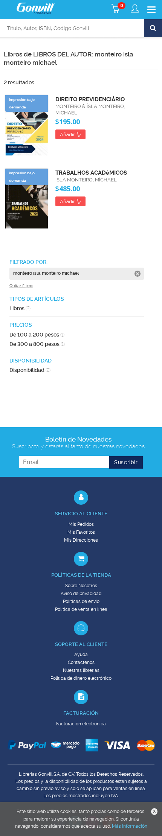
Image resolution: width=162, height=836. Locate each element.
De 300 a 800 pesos (37, 344)
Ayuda (81, 654)
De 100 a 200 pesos (36, 335)
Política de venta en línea (81, 609)
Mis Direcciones (81, 540)
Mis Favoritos (81, 532)
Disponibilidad (29, 370)
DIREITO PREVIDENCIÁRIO (90, 99)
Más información (129, 826)
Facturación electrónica (81, 723)
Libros (20, 308)
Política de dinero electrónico (81, 678)
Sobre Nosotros (81, 585)
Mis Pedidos (81, 524)
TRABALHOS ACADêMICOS (91, 172)
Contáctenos (81, 662)
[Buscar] (153, 28)
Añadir (68, 134)
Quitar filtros (21, 286)
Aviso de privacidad (81, 593)
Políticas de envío (81, 601)
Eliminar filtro (137, 274)
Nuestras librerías (81, 670)
